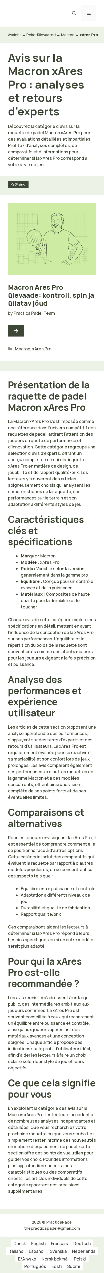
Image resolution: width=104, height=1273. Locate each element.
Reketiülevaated (41, 34)
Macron (67, 34)
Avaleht (14, 34)
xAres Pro (41, 349)
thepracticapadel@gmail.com (52, 1228)
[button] (74, 13)
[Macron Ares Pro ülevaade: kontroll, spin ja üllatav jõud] (16, 331)
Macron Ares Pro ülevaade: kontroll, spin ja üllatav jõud (51, 295)
